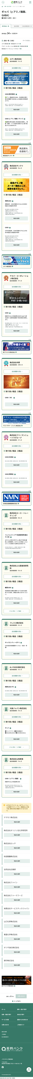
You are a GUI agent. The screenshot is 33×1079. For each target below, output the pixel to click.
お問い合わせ (5, 1024)
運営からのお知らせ (22, 1019)
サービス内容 (5, 1019)
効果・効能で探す (6, 1014)
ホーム (3, 1009)
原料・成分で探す (8, 6)
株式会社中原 (23, 46)
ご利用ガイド (20, 1024)
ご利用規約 (4, 1034)
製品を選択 (16, 109)
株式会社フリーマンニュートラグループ (11, 48)
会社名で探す (20, 1014)
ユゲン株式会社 (5, 43)
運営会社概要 (4, 1031)
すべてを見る (26, 40)
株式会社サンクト (15, 43)
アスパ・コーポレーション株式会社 (10, 46)
